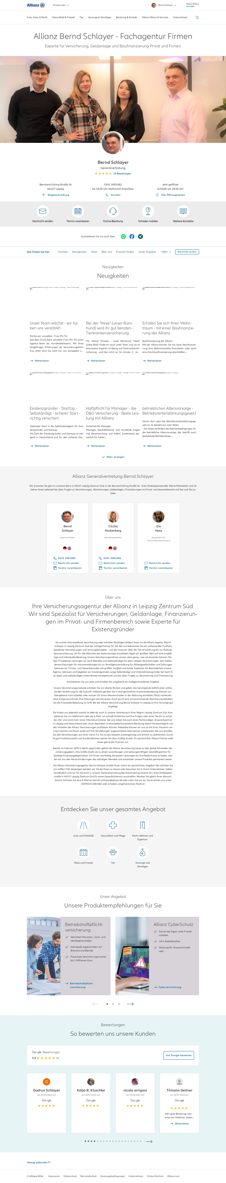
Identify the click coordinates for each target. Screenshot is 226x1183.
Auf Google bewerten (179, 1055)
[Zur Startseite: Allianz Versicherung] (36, 5)
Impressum (54, 1176)
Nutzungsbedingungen (112, 1176)
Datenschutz (70, 1176)
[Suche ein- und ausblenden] (196, 17)
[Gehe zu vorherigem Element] (76, 1141)
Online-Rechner (155, 1176)
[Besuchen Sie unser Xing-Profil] (140, 236)
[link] (113, 214)
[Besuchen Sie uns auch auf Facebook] (131, 236)
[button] (113, 143)
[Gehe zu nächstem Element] (150, 1141)
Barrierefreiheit (88, 1176)
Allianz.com (173, 1176)
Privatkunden (59, 5)
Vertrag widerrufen (37, 1162)
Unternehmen (136, 1176)
